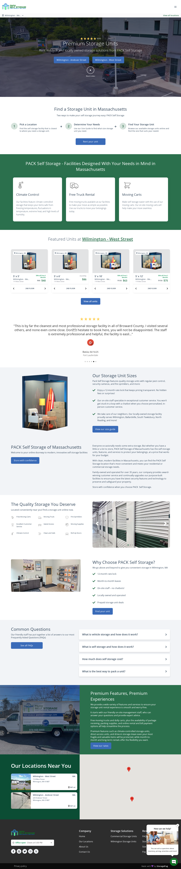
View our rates (101, 745)
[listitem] (37, 199)
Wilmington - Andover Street (71, 59)
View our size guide (105, 429)
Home (82, 836)
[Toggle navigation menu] (176, 6)
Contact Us (84, 851)
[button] (90, 60)
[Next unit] (45, 288)
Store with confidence (25, 460)
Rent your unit (90, 141)
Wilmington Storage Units (123, 841)
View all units (91, 301)
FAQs (144, 836)
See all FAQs (27, 645)
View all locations (171, 15)
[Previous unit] (13, 288)
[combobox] (32, 843)
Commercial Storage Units (124, 836)
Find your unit (102, 611)
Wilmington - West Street (108, 59)
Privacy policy (20, 866)
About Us (83, 846)
